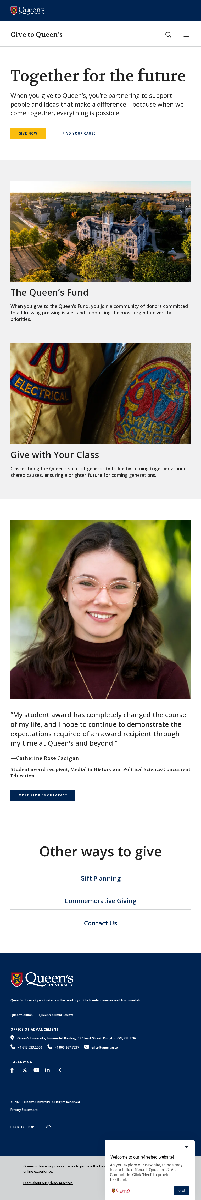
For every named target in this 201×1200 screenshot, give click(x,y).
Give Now (28, 133)
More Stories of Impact (43, 795)
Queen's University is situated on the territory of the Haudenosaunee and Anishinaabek (75, 1000)
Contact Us (100, 923)
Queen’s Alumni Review (56, 1015)
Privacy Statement (24, 1109)
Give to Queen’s (36, 35)
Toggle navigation (186, 35)
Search (168, 35)
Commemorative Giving (100, 901)
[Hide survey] (186, 1147)
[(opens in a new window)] (13, 1070)
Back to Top (22, 1127)
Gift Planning (100, 878)
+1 (30, 1047)
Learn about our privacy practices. (48, 1183)
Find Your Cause (79, 133)
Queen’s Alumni (22, 1015)
